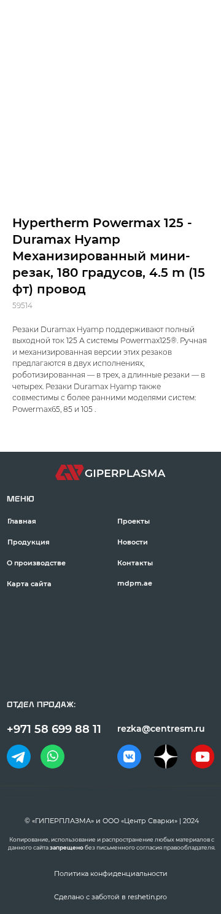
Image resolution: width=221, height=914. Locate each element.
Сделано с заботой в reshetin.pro (110, 897)
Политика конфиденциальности (111, 873)
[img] (18, 756)
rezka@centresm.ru (161, 729)
